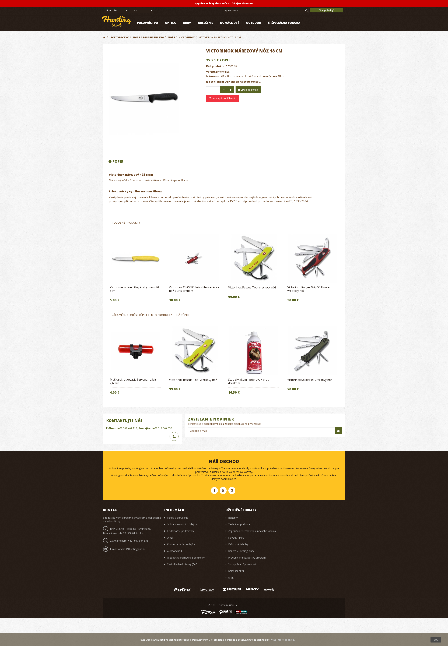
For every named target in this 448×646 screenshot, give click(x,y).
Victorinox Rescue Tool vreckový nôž (252, 287)
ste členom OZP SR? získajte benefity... (235, 81)
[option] (135, 270)
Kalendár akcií (236, 571)
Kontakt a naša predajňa (181, 544)
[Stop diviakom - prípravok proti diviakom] (254, 350)
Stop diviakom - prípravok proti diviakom (248, 381)
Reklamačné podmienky (180, 531)
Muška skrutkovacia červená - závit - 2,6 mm (134, 381)
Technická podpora (239, 524)
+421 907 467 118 (127, 428)
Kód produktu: (215, 66)
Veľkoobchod (174, 551)
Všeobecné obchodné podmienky (186, 557)
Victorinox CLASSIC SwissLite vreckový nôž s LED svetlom (194, 288)
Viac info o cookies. (283, 639)
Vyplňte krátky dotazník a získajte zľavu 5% (224, 3)
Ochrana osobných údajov (182, 524)
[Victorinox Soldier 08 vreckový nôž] (313, 350)
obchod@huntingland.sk (131, 549)
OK (436, 639)
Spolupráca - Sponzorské (242, 564)
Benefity (233, 517)
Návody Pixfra (236, 537)
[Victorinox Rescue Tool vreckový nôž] (254, 258)
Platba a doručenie (177, 517)
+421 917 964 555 (162, 428)
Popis (117, 161)
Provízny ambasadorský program (247, 557)
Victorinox (223, 71)
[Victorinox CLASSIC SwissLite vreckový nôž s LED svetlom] (194, 258)
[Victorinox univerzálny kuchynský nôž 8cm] (135, 258)
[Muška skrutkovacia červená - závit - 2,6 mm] (135, 350)
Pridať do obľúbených (224, 98)
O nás (170, 537)
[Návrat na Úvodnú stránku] (104, 37)
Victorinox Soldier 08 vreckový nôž (309, 380)
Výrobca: (212, 71)
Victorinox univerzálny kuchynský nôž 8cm (134, 288)
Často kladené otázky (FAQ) (182, 564)
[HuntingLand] (117, 21)
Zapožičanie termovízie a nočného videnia (252, 531)
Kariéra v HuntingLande (241, 551)
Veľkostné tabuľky (238, 544)
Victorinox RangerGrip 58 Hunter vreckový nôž (309, 288)
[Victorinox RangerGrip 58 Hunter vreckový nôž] (313, 258)
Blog (230, 577)
